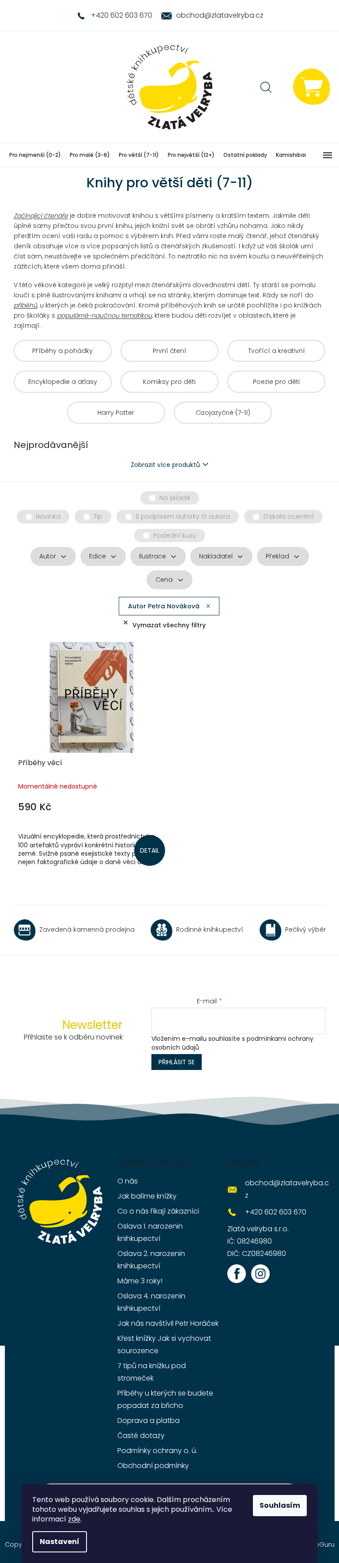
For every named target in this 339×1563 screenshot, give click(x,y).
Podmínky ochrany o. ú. (157, 1450)
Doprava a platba (148, 1420)
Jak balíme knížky (147, 1196)
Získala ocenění (288, 516)
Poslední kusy (174, 535)
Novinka (48, 516)
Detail (149, 850)
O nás (127, 1181)
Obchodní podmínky (153, 1466)
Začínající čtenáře (41, 215)
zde (74, 1519)
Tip (98, 516)
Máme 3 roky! (139, 1281)
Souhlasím (280, 1505)
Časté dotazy (141, 1435)
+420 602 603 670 (275, 1212)
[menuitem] (35, 155)
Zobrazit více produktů (165, 464)
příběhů (25, 305)
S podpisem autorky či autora (183, 516)
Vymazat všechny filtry (169, 625)
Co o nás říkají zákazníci (158, 1211)
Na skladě (174, 497)
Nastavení (59, 1541)
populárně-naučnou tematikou (104, 315)
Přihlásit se (176, 1062)
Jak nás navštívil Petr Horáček (167, 1323)
